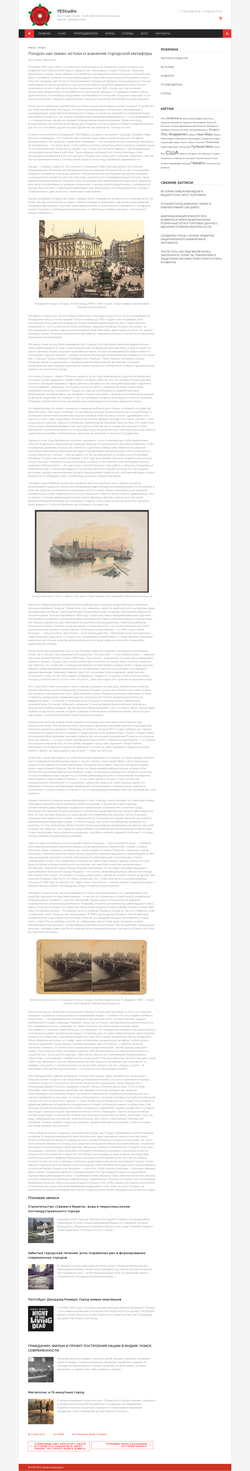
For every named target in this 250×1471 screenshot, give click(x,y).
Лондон (101, 1434)
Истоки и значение (83, 1434)
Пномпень (200, 142)
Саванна (183, 154)
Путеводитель (171, 84)
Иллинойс (165, 126)
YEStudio (67, 11)
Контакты (163, 33)
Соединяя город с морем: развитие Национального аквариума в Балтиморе (187, 239)
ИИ (214, 123)
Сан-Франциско (205, 154)
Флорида (186, 164)
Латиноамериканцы (198, 130)
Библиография (195, 119)
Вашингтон (208, 119)
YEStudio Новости (174, 58)
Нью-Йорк (205, 134)
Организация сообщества (200, 139)
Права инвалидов (169, 147)
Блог (144, 33)
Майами (192, 135)
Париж (191, 142)
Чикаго (198, 162)
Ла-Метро (184, 130)
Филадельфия (175, 164)
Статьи (166, 93)
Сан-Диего (192, 154)
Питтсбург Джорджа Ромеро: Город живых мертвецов (74, 1299)
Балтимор (183, 119)
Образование (181, 139)
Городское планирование (194, 123)
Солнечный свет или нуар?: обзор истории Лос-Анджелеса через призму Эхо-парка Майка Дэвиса (60, 1446)
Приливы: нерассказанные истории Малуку (126, 1445)
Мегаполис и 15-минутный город (56, 1392)
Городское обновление (171, 123)
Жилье (209, 123)
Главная (44, 33)
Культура (175, 130)
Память (183, 142)
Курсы (109, 33)
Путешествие (184, 147)
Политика (212, 142)
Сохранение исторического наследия (178, 158)
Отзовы (127, 33)
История (58, 1434)
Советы (216, 154)
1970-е (163, 119)
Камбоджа (165, 130)
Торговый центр (203, 158)
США (172, 153)
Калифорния (212, 126)
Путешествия (202, 146)
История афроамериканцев (183, 126)
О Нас (62, 33)
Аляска (173, 118)
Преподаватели (86, 33)
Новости (167, 75)
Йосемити (201, 126)
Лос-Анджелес (174, 134)
